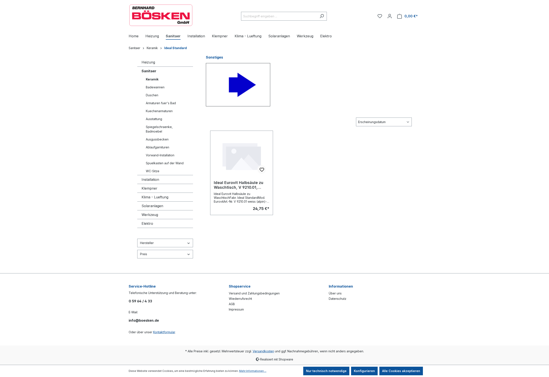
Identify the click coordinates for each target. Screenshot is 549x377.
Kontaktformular (164, 332)
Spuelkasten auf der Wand (165, 163)
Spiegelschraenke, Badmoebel (159, 129)
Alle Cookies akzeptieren (401, 371)
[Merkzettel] (380, 16)
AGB (232, 304)
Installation (150, 179)
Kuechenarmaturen (159, 111)
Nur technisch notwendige (326, 371)
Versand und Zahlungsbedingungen (254, 293)
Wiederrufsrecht (240, 298)
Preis (143, 254)
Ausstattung (154, 119)
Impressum (236, 309)
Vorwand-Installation (160, 155)
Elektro (147, 223)
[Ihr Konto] (390, 16)
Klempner (149, 188)
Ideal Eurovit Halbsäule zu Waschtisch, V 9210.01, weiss (238, 185)
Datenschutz (337, 298)
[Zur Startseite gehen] (161, 15)
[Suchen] (322, 16)
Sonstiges (214, 57)
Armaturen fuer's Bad (161, 103)
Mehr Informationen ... (252, 370)
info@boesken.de (144, 320)
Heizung (148, 62)
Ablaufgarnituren (157, 147)
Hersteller (147, 243)
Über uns (335, 293)
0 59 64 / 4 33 (140, 301)
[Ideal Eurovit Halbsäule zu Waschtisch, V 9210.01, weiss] (241, 155)
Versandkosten (263, 351)
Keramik (152, 79)
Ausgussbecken (157, 139)
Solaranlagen (152, 206)
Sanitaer (149, 71)
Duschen (152, 95)
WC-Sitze (152, 171)
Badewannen (155, 87)
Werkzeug (150, 215)
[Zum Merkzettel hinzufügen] (261, 169)
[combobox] (279, 16)
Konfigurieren (364, 371)
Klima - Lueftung (155, 197)
